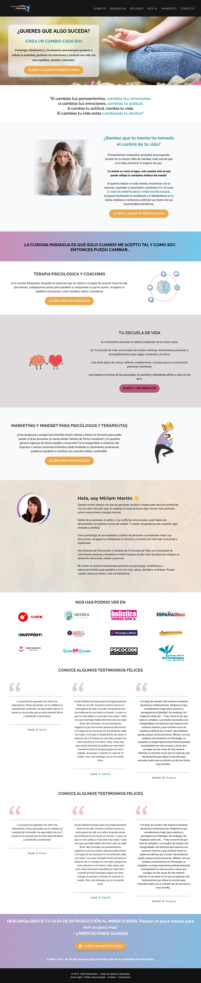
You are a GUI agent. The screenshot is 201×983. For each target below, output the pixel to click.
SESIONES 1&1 (118, 8)
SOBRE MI (100, 8)
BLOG (151, 8)
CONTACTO (187, 8)
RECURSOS (136, 8)
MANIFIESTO (169, 8)
